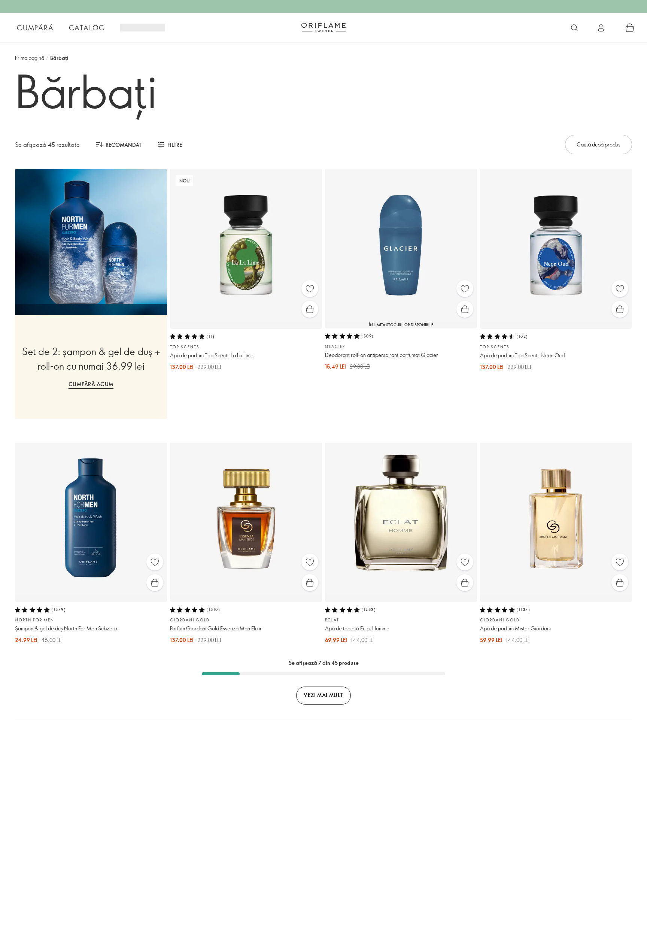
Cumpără (35, 27)
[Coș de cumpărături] (630, 28)
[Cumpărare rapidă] (309, 309)
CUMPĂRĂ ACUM (91, 384)
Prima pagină (29, 57)
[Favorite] (309, 288)
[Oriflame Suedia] (323, 27)
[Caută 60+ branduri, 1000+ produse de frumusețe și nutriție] (574, 27)
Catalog (87, 27)
